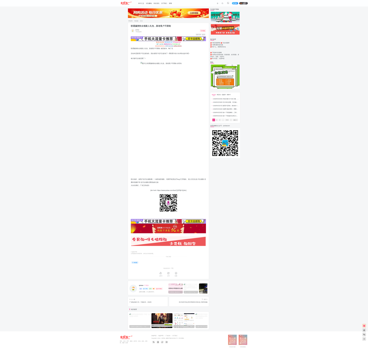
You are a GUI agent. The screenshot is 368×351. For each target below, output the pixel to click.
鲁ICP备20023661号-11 (173, 338)
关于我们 (164, 3)
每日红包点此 (160, 42)
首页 (131, 21)
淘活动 (219, 94)
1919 (227, 120)
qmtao (137, 30)
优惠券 (224, 94)
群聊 (170, 3)
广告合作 (167, 335)
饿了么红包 (160, 44)
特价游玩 (156, 3)
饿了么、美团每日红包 (219, 47)
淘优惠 (136, 21)
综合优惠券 (226, 43)
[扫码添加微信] (364, 334)
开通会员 (244, 3)
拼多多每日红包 (160, 46)
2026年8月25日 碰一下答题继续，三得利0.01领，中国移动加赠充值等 (234, 112)
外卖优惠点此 (176, 44)
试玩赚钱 (149, 3)
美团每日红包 (168, 44)
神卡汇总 (141, 3)
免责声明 (160, 335)
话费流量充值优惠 (217, 45)
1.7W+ (146, 288)
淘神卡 (229, 94)
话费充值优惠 (169, 46)
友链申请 (153, 335)
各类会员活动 (177, 46)
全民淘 (163, 338)
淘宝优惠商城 (216, 43)
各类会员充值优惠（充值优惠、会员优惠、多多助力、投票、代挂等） (224, 55)
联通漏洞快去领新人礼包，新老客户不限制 (151, 25)
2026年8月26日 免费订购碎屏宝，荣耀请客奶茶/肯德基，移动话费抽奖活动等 (236, 109)
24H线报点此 (177, 42)
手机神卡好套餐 (217, 52)
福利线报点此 (168, 42)
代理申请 (221, 58)
